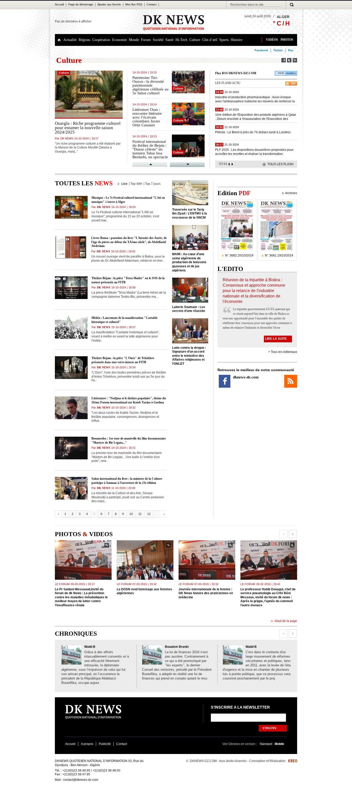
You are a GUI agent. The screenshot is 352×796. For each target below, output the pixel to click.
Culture (194, 40)
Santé (169, 40)
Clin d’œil (209, 40)
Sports (224, 40)
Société (158, 40)
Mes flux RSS (133, 4)
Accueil (59, 4)
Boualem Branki (177, 647)
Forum (146, 40)
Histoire (236, 40)
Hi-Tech (181, 40)
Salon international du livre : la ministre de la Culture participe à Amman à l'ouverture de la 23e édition (126, 481)
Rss (290, 50)
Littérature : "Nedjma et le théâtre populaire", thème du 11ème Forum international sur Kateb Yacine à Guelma (128, 400)
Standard (266, 744)
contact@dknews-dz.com (80, 780)
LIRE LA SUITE (276, 339)
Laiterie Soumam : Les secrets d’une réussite (188, 309)
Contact (151, 4)
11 (140, 514)
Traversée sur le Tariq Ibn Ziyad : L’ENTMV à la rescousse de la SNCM (189, 213)
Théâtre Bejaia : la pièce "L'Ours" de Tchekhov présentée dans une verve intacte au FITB (122, 360)
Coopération (101, 40)
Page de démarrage (80, 4)
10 (131, 514)
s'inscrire (269, 728)
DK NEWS (66, 138)
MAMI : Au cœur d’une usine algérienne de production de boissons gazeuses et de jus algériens (189, 262)
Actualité (70, 40)
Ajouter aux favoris (109, 4)
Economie (119, 40)
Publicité (105, 744)
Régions (84, 40)
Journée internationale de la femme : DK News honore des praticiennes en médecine (206, 593)
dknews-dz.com (246, 377)
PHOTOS (287, 40)
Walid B (89, 647)
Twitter (278, 50)
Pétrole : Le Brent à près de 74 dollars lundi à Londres (253, 132)
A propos (87, 744)
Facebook (261, 50)
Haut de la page (286, 621)
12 (149, 514)
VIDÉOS (272, 40)
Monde (134, 40)
